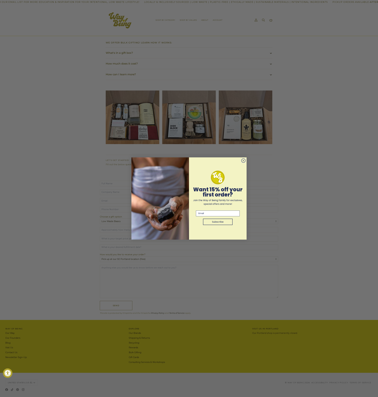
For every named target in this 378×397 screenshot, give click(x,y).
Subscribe (218, 222)
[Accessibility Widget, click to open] (7, 373)
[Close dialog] (243, 161)
